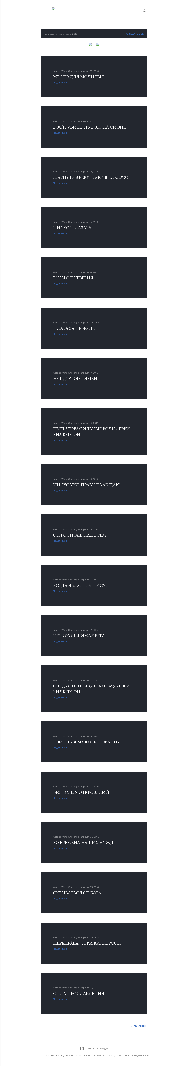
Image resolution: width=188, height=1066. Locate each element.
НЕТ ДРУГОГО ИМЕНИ (77, 378)
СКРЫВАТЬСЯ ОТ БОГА (77, 893)
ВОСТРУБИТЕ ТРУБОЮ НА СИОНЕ (89, 127)
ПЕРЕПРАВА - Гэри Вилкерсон (87, 943)
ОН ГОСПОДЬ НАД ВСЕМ (79, 535)
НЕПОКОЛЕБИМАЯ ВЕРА (79, 635)
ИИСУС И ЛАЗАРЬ (72, 227)
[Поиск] (144, 10)
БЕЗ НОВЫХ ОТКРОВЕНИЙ (81, 792)
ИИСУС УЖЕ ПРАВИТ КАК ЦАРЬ (87, 485)
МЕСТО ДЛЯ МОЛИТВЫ (78, 77)
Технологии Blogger (97, 1048)
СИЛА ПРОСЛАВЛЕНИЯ (78, 993)
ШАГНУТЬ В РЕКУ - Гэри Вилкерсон (92, 177)
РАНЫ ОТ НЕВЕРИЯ (73, 278)
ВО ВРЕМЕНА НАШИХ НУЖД (83, 842)
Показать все (134, 33)
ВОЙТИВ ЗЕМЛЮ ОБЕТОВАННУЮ (89, 742)
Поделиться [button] (60, 82)
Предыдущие (136, 1026)
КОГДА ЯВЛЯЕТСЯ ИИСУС (81, 585)
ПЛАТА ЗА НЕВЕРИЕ (74, 328)
